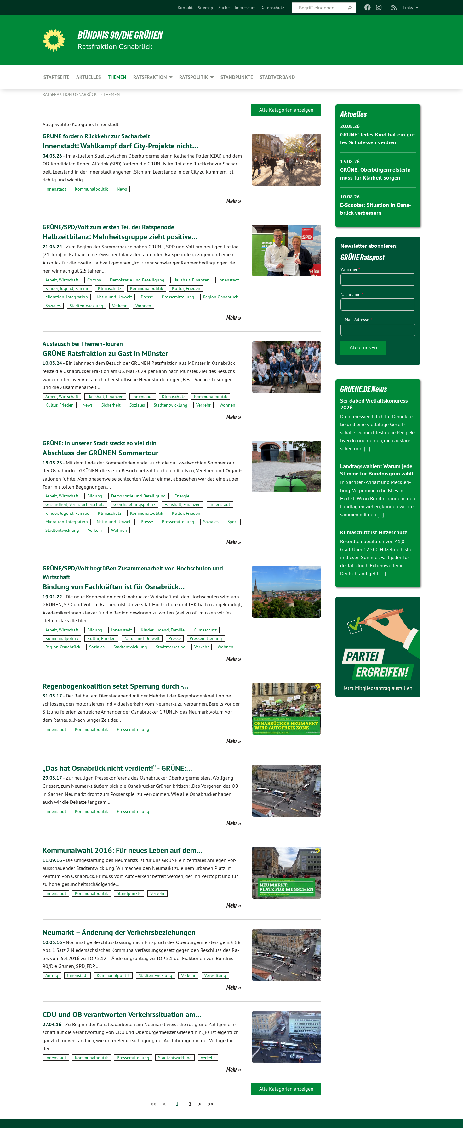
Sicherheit (111, 405)
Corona (94, 280)
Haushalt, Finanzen (191, 280)
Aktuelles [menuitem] (88, 77)
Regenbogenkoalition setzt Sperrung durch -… (116, 686)
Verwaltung (215, 975)
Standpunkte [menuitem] (236, 77)
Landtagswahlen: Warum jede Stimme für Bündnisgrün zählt (377, 470)
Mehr (231, 200)
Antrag (51, 975)
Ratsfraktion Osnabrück (70, 94)
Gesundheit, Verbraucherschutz (75, 504)
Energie (181, 496)
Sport (232, 522)
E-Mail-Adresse (356, 319)
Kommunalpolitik (91, 189)
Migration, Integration (66, 297)
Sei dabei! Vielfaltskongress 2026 (374, 404)
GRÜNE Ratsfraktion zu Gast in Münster (105, 353)
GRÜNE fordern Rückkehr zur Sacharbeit (96, 136)
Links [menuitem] (408, 7)
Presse (147, 297)
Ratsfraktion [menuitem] (150, 77)
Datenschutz (272, 7)
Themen (111, 94)
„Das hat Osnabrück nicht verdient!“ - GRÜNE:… (117, 768)
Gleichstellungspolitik (134, 504)
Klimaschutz (109, 288)
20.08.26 (350, 126)
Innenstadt (55, 189)
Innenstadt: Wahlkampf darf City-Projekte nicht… (120, 146)
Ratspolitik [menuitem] (193, 77)
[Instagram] (379, 7)
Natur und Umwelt (114, 297)
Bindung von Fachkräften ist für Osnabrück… (114, 587)
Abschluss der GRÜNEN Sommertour (100, 453)
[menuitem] (185, 7)
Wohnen (143, 305)
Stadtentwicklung (86, 305)
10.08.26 (350, 196)
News (122, 189)
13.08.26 (350, 161)
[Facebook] (367, 7)
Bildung (94, 496)
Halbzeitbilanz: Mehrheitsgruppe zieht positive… (120, 237)
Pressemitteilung (178, 297)
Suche (224, 7)
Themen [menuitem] (117, 77)
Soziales (53, 305)
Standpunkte (129, 893)
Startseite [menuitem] (56, 77)
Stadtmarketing (171, 647)
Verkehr (119, 305)
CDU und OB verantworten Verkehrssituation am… (122, 1014)
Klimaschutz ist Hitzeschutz (373, 532)
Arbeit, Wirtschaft (61, 280)
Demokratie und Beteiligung (137, 280)
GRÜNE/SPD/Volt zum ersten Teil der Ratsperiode (108, 227)
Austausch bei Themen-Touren (83, 344)
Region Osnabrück (220, 297)
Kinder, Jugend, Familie (67, 288)
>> (210, 1104)
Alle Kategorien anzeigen (286, 110)
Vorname (350, 269)
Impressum (245, 7)
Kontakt (185, 7)
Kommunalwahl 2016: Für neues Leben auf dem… (122, 850)
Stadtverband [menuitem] (277, 77)
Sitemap (205, 7)
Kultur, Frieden (186, 288)
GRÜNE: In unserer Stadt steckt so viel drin (100, 443)
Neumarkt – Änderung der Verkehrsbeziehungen (119, 932)
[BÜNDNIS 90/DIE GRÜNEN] (54, 40)
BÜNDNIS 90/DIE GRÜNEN (120, 35)
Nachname (351, 294)
